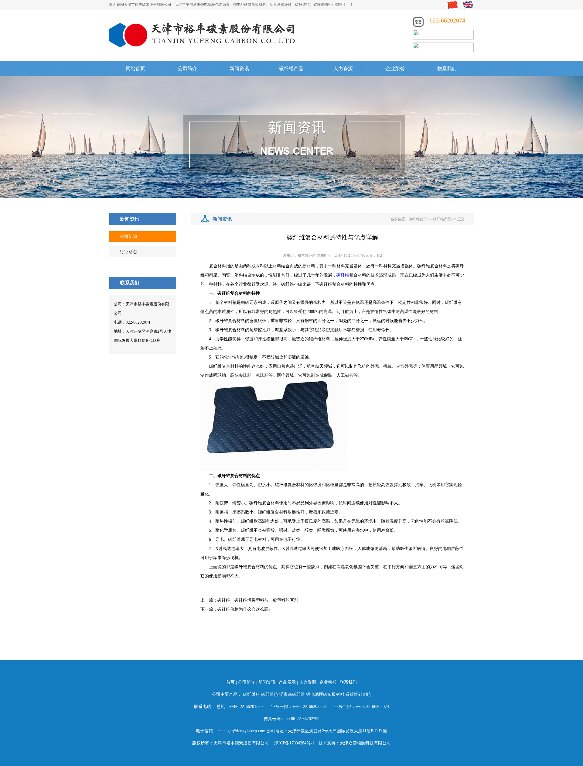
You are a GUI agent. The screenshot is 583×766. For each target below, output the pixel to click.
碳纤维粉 (251, 694)
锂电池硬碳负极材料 (325, 694)
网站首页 (135, 68)
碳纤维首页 (418, 219)
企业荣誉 (395, 68)
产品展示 (287, 682)
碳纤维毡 (269, 694)
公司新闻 (128, 236)
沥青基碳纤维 (292, 694)
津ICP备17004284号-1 (294, 743)
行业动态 (128, 251)
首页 (230, 682)
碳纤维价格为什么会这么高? (243, 609)
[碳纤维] (203, 34)
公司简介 (187, 68)
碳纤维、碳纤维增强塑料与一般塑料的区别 (257, 600)
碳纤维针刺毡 (358, 694)
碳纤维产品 (291, 68)
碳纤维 (342, 275)
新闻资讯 (239, 68)
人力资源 (343, 68)
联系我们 (447, 68)
